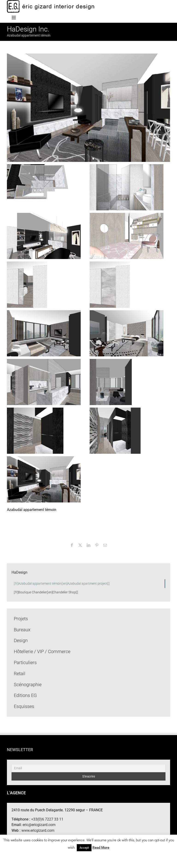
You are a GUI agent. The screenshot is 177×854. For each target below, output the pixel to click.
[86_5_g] (44, 382)
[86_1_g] (44, 479)
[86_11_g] (44, 236)
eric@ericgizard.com (39, 825)
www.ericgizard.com (37, 830)
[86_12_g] (126, 187)
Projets (21, 618)
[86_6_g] (126, 333)
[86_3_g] (44, 430)
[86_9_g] (44, 284)
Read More (100, 848)
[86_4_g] (126, 382)
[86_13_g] (44, 187)
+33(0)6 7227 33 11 (47, 819)
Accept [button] (84, 847)
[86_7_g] (44, 333)
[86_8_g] (126, 284)
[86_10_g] (126, 236)
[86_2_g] (126, 430)
